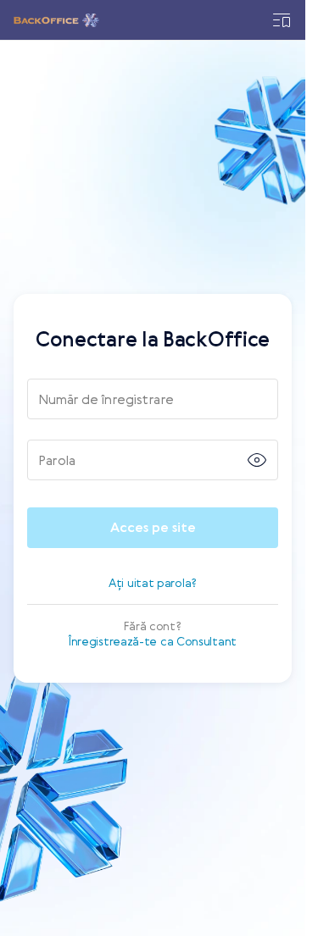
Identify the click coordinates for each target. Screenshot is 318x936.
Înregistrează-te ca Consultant (153, 641)
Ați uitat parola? (153, 583)
